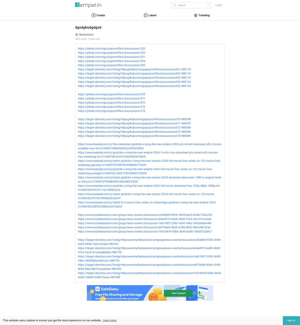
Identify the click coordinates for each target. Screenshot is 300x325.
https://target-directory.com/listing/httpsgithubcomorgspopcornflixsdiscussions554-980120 (134, 82)
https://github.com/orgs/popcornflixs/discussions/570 (111, 94)
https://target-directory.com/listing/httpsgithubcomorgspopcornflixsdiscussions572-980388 (134, 127)
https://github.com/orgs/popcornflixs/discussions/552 (111, 48)
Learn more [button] (110, 320)
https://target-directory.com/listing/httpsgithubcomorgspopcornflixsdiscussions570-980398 (134, 119)
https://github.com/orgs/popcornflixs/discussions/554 (111, 61)
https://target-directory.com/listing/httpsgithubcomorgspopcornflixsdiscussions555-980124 (134, 86)
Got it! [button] (291, 320)
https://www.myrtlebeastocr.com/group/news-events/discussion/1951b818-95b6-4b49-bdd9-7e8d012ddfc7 (145, 231)
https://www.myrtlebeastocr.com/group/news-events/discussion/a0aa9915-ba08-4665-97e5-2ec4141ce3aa (144, 219)
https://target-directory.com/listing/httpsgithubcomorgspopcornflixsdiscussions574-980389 (134, 136)
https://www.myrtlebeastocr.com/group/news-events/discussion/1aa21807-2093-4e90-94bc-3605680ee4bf (145, 223)
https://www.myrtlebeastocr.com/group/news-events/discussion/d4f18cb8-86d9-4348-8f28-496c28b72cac (144, 227)
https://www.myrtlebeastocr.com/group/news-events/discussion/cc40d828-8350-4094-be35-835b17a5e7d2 (145, 215)
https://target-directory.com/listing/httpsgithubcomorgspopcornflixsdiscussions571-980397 (134, 123)
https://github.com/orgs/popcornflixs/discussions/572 (111, 102)
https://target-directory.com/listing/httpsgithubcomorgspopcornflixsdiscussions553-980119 (134, 77)
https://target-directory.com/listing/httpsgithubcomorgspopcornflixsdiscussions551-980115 (134, 69)
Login (218, 5)
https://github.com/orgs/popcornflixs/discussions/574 (111, 111)
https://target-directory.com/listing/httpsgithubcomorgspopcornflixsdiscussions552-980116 (134, 73)
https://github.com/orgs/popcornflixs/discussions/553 (111, 52)
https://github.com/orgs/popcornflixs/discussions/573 (111, 106)
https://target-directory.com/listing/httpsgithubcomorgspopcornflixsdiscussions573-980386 (134, 131)
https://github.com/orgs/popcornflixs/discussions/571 (111, 98)
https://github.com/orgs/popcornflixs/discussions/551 (111, 57)
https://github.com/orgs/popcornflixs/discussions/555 (111, 65)
